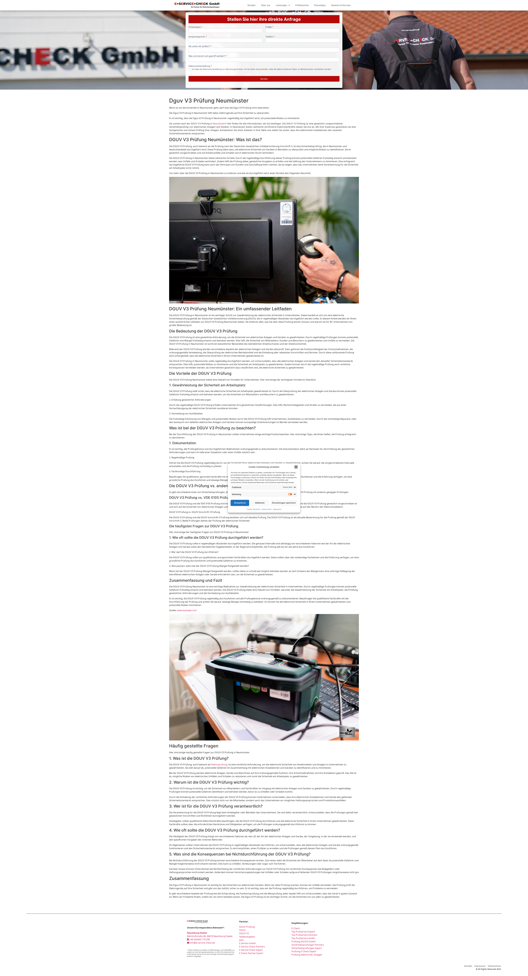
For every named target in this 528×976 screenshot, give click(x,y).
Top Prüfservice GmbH (303, 938)
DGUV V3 (244, 933)
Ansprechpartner (198, 37)
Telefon (270, 37)
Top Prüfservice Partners (304, 934)
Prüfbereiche (302, 5)
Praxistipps (320, 5)
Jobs (241, 940)
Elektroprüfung (219, 764)
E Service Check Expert (251, 949)
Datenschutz (267, 509)
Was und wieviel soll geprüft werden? (208, 56)
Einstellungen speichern (284, 502)
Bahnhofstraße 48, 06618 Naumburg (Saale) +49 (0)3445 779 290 (209, 936)
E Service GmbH (247, 943)
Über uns (265, 5)
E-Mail (269, 27)
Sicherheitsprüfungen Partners (308, 944)
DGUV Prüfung (247, 926)
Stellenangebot (247, 936)
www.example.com (187, 610)
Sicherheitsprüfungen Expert (307, 948)
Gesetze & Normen (341, 5)
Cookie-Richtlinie (253, 509)
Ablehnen (260, 502)
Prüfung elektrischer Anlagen (307, 954)
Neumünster (219, 123)
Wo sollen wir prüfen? (200, 46)
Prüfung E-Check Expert (304, 951)
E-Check (296, 928)
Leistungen (281, 5)
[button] (296, 467)
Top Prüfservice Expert (303, 931)
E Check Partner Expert (251, 953)
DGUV (242, 930)
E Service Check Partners (252, 946)
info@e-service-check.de (202, 942)
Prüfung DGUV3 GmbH (304, 941)
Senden (264, 79)
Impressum (277, 509)
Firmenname (195, 27)
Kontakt (251, 5)
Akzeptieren (240, 502)
